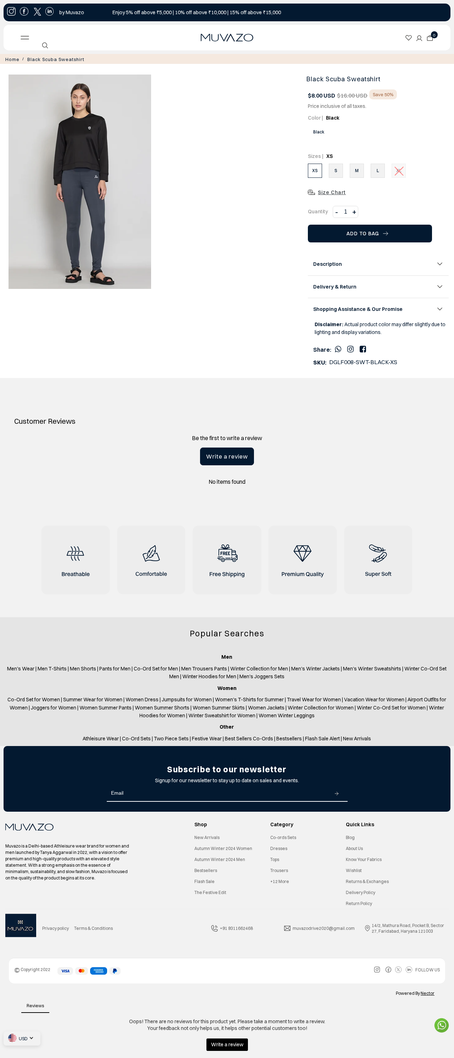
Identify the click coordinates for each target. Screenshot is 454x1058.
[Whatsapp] (338, 348)
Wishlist (354, 869)
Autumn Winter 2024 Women (223, 847)
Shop (200, 824)
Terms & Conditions (93, 927)
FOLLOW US (427, 969)
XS (315, 169)
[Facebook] (363, 348)
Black (318, 131)
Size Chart (332, 191)
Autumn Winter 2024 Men (219, 858)
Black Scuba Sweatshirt (50, 58)
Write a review (227, 455)
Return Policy (359, 902)
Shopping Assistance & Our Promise (358, 308)
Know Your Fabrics (364, 858)
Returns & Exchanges (367, 880)
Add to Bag (363, 233)
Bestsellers (205, 869)
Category (281, 824)
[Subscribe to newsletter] (337, 792)
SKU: (319, 361)
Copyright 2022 (32, 968)
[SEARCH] (45, 45)
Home (11, 58)
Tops (274, 858)
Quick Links (360, 824)
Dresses (278, 847)
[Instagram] (350, 348)
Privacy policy (55, 927)
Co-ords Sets (283, 836)
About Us (354, 847)
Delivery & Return (334, 286)
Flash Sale (204, 880)
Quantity (318, 211)
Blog (350, 836)
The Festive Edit (210, 891)
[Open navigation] (66, 37)
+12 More (279, 880)
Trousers (279, 869)
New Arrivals (207, 836)
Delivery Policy (360, 891)
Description (327, 263)
